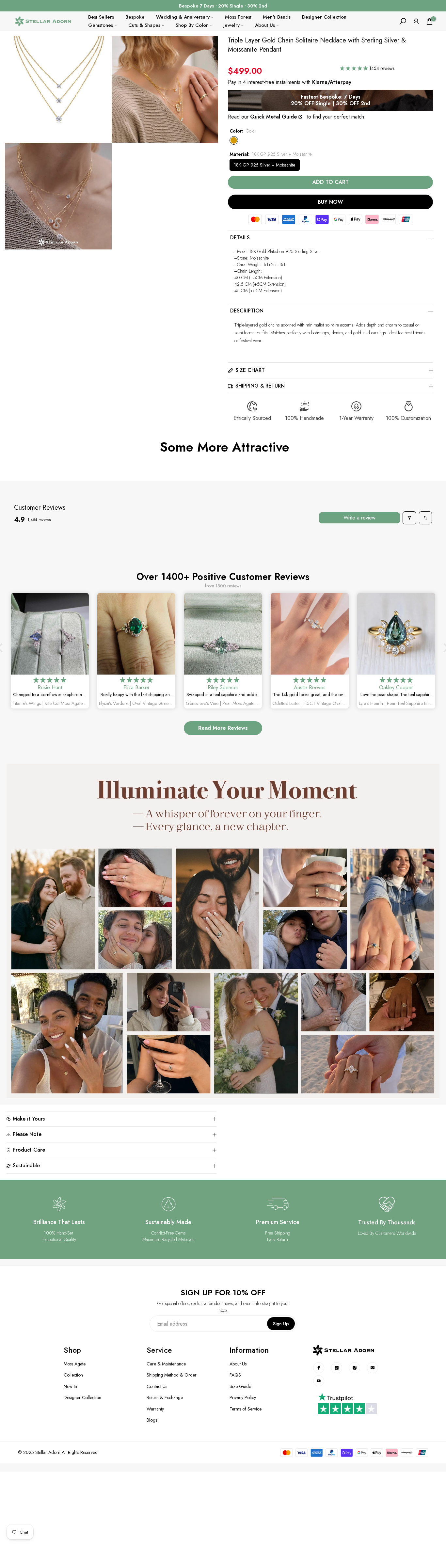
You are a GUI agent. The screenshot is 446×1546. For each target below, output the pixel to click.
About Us (265, 25)
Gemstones (100, 25)
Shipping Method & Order (172, 1375)
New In (70, 1386)
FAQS (235, 1375)
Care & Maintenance (166, 1364)
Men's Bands (277, 17)
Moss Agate (75, 1364)
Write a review (359, 517)
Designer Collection (324, 17)
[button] (354, 68)
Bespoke (135, 17)
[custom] (318, 1367)
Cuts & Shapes (144, 25)
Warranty (155, 1409)
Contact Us (157, 1386)
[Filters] (409, 517)
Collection (73, 1375)
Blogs (152, 1420)
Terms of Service (246, 1409)
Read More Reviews (223, 728)
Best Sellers (101, 17)
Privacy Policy (243, 1398)
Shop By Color (192, 25)
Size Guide (240, 1386)
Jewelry (231, 25)
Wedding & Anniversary (183, 17)
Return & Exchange (165, 1398)
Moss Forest (238, 17)
